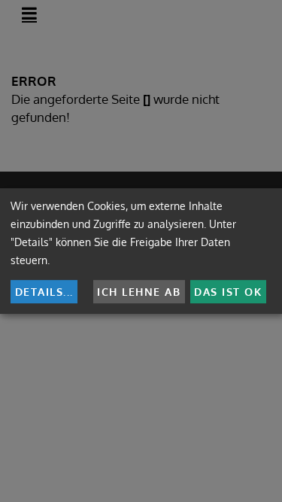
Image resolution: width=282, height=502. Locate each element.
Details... (44, 291)
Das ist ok (228, 291)
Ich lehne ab (138, 291)
